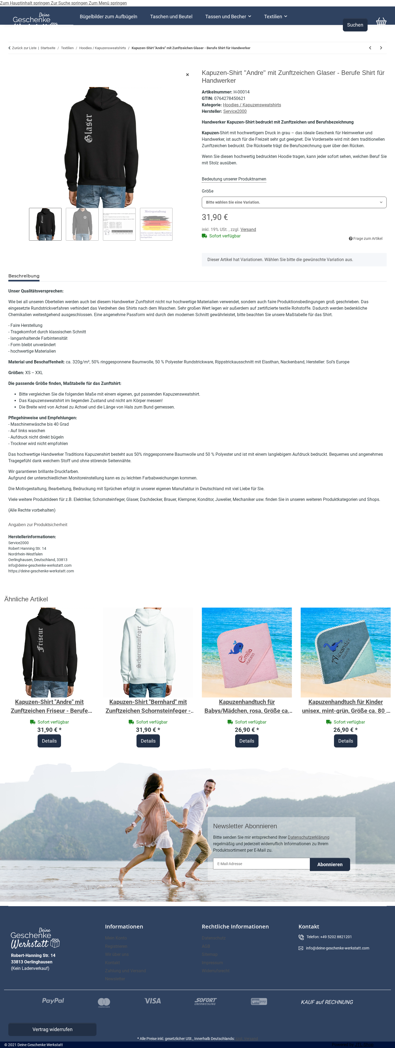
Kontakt (112, 962)
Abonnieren (330, 864)
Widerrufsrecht (215, 970)
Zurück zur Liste (24, 48)
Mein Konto (116, 938)
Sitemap (210, 954)
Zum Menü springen (108, 3)
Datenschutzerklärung (308, 837)
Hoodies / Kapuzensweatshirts (252, 104)
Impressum (212, 962)
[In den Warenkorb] (12, 66)
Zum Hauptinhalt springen (25, 3)
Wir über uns (117, 954)
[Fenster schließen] (187, 75)
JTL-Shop (364, 1044)
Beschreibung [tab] (24, 276)
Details (49, 741)
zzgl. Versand (246, 1038)
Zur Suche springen (70, 3)
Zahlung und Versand (125, 970)
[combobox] (294, 202)
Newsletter (115, 978)
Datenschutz (214, 938)
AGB (206, 946)
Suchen (355, 25)
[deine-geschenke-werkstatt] (35, 22)
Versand (248, 229)
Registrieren (116, 946)
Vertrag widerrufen (53, 1029)
